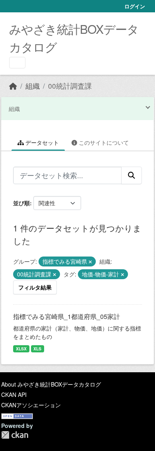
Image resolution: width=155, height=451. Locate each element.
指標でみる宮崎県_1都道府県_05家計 (66, 316)
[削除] (90, 262)
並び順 (21, 203)
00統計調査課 (70, 86)
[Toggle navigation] (17, 62)
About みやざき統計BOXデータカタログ (51, 384)
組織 (32, 86)
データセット (41, 142)
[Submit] (131, 175)
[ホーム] (13, 86)
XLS (37, 349)
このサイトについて (103, 142)
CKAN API (14, 395)
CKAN (14, 435)
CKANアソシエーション (31, 405)
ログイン (134, 6)
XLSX (21, 349)
